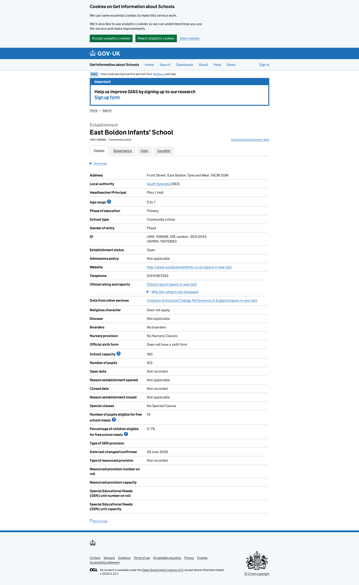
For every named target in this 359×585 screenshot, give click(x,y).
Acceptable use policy (167, 558)
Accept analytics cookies (111, 38)
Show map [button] (100, 163)
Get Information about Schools (114, 65)
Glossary (109, 558)
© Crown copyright (256, 573)
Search (164, 65)
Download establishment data (250, 139)
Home (149, 65)
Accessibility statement (105, 562)
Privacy (189, 558)
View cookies (190, 38)
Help (217, 65)
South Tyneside (159, 184)
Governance (122, 151)
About (203, 65)
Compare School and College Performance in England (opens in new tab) (202, 300)
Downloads (184, 65)
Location (163, 151)
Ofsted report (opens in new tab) (172, 284)
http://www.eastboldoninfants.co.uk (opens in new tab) (189, 267)
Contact (95, 558)
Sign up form (107, 97)
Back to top (100, 521)
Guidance (124, 558)
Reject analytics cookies (156, 38)
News (231, 65)
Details (99, 151)
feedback (159, 74)
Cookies (202, 558)
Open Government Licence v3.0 (162, 570)
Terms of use (142, 558)
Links (144, 151)
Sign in (264, 65)
